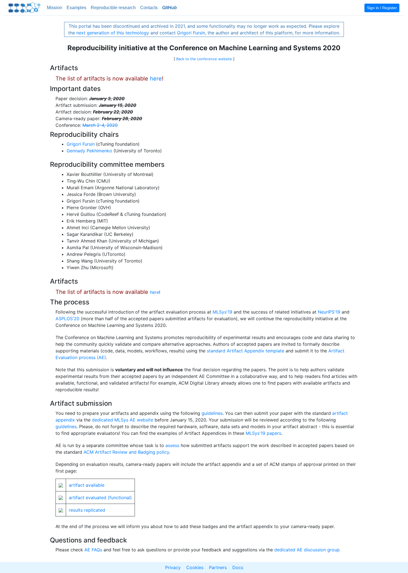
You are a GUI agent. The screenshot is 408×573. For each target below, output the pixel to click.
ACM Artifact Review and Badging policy (126, 452)
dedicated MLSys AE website (122, 420)
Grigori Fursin (191, 33)
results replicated (87, 510)
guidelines (212, 413)
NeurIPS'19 (329, 312)
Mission (54, 7)
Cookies (194, 567)
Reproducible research (113, 7)
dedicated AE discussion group (307, 549)
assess (172, 445)
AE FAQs (93, 549)
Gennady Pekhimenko (89, 150)
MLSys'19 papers (263, 433)
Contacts (149, 7)
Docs (237, 567)
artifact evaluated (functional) (100, 497)
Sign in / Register (382, 8)
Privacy (173, 567)
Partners (218, 567)
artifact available (86, 485)
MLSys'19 (222, 312)
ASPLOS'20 (67, 318)
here (156, 78)
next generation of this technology (112, 33)
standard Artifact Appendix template (245, 351)
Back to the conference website (204, 59)
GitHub (169, 7)
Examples (76, 7)
